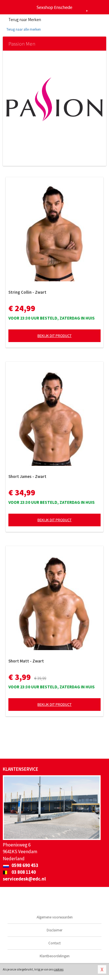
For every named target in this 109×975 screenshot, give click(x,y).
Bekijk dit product (54, 335)
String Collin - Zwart (27, 292)
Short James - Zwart (27, 476)
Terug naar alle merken (23, 29)
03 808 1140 (23, 872)
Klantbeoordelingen (55, 956)
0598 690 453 (24, 865)
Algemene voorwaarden (55, 917)
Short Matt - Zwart (26, 661)
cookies (58, 969)
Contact (54, 943)
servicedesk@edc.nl (24, 879)
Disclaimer (54, 930)
